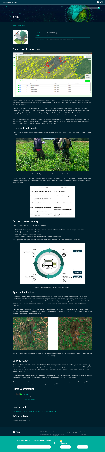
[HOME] (16, 432)
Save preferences (65, 447)
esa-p (68, 435)
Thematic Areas (21, 25)
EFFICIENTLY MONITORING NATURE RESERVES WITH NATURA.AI (36, 411)
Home (14, 25)
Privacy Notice (83, 434)
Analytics (64, 443)
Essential (64, 440)
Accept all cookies (82, 447)
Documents (82, 431)
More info (33, 447)
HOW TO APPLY (43, 431)
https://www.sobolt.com (29, 399)
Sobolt (27, 394)
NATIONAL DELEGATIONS (46, 434)
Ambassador (56, 431)
